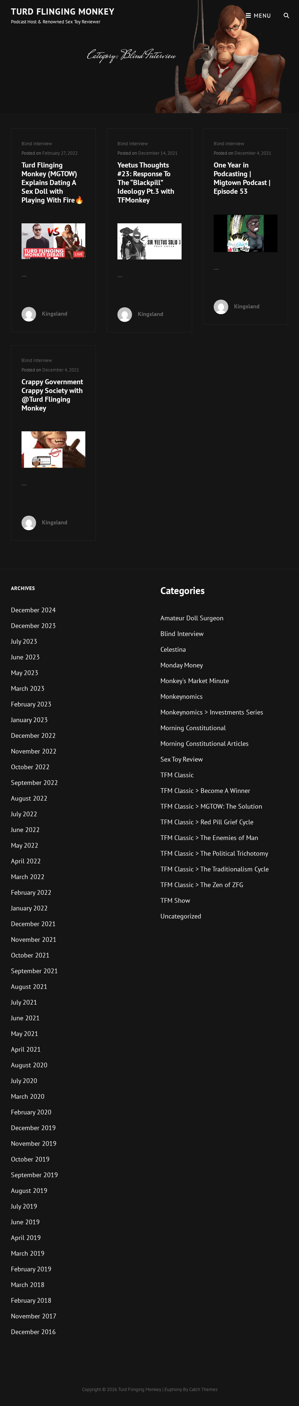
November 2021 (34, 939)
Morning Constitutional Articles (204, 743)
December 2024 (33, 610)
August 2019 (29, 1190)
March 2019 (27, 1253)
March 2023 (27, 688)
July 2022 (24, 814)
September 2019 (34, 1175)
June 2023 (25, 657)
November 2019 (34, 1143)
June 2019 (25, 1222)
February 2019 (31, 1269)
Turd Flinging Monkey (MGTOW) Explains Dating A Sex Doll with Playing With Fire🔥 (53, 182)
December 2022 (33, 735)
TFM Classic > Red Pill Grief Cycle (206, 822)
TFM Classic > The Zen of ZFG (201, 885)
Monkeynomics (181, 696)
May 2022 (24, 845)
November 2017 (34, 1316)
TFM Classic (177, 775)
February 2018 (31, 1300)
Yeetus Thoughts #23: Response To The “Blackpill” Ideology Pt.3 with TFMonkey (145, 182)
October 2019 (30, 1159)
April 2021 (26, 1049)
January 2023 (29, 720)
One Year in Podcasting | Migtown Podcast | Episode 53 (242, 178)
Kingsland (54, 313)
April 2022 (26, 861)
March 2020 (27, 1096)
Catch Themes (203, 1389)
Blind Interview (37, 143)
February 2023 (31, 704)
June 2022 (25, 829)
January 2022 (29, 908)
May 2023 (24, 673)
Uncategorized (180, 916)
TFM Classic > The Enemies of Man (209, 837)
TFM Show (175, 900)
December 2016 (33, 1332)
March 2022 (27, 877)
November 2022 (34, 751)
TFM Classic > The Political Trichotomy (214, 853)
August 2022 (29, 798)
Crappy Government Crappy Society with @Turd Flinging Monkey (52, 395)
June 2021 (25, 1018)
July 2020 (24, 1080)
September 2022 (34, 782)
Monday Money (181, 665)
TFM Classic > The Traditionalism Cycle (214, 869)
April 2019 (26, 1237)
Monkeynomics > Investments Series (211, 712)
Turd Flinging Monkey (62, 11)
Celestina (173, 649)
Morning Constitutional (193, 728)
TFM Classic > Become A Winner (205, 790)
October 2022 (30, 767)
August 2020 (29, 1065)
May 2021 (24, 1033)
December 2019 (33, 1128)
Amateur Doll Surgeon (192, 618)
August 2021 (29, 986)
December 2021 (33, 924)
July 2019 (24, 1206)
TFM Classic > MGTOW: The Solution (211, 806)
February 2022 (31, 892)
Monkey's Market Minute (194, 681)
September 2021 (34, 971)
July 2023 (24, 641)
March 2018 (27, 1284)
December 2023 (33, 625)
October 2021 (30, 955)
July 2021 (24, 1002)
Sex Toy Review (181, 759)
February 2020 (31, 1112)
